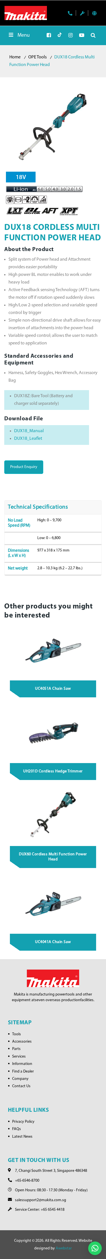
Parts (16, 1049)
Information (22, 1064)
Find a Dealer (23, 1071)
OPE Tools (37, 57)
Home (15, 57)
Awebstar (64, 1248)
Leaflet (35, 438)
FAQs (16, 1129)
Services (19, 1056)
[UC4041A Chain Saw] (53, 903)
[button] (95, 1248)
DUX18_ (21, 438)
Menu (24, 35)
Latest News (22, 1137)
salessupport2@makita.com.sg (40, 1200)
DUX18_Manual (29, 431)
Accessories (22, 1042)
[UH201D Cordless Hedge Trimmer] (53, 732)
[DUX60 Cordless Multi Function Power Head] (53, 815)
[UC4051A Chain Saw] (53, 649)
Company (20, 1079)
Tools (16, 1034)
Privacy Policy (23, 1122)
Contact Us (21, 1086)
